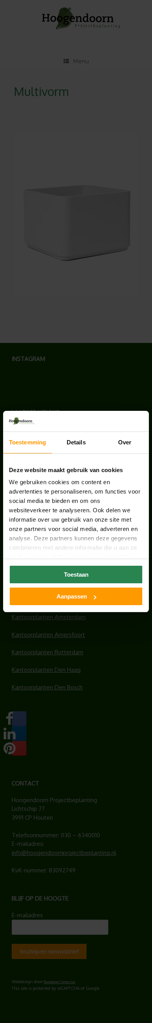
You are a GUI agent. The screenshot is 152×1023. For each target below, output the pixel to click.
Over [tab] (124, 442)
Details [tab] (76, 442)
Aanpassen (72, 596)
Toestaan (76, 574)
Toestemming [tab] (27, 442)
